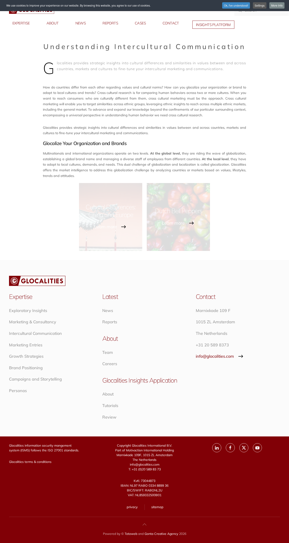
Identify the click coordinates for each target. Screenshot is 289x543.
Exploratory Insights (28, 310)
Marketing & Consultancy (32, 321)
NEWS (80, 23)
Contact (171, 23)
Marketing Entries (25, 345)
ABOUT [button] (53, 23)
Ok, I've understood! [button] (236, 5)
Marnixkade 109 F (213, 310)
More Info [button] (277, 5)
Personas (18, 390)
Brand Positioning (26, 367)
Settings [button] (260, 5)
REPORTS (110, 23)
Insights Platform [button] (213, 24)
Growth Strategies (26, 356)
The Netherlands (211, 333)
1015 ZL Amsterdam (215, 321)
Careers (109, 363)
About (108, 394)
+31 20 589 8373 (212, 345)
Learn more (105, 227)
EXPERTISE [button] (21, 23)
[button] (144, 524)
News (107, 310)
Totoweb (131, 534)
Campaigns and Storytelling (35, 379)
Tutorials (110, 405)
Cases (140, 23)
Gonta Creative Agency (161, 534)
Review (109, 417)
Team (107, 352)
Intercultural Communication (35, 333)
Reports (109, 321)
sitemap (157, 507)
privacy (132, 507)
